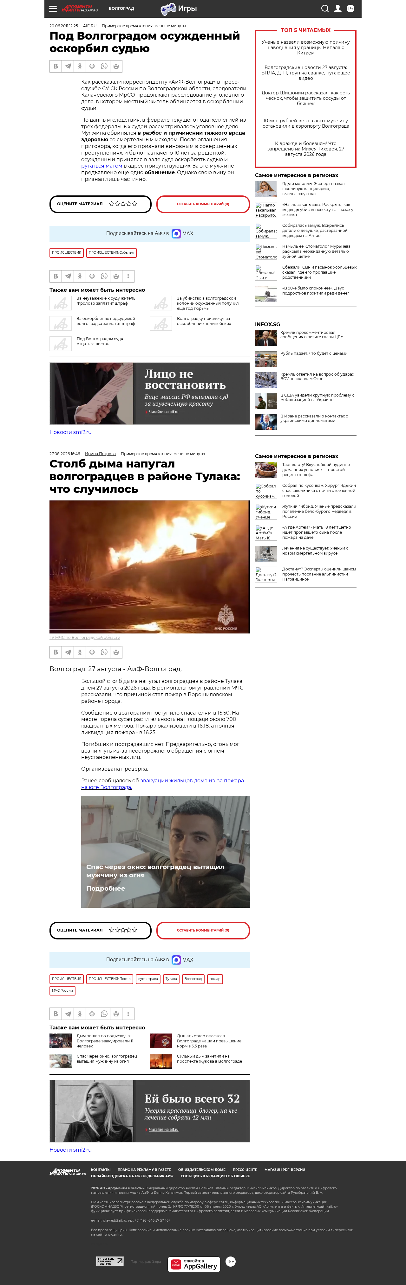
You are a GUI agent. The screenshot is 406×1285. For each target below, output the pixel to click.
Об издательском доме (202, 1170)
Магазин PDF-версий (285, 1170)
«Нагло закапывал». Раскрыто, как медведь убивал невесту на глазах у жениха (317, 209)
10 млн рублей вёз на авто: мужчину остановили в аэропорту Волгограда (306, 123)
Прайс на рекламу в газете (144, 1170)
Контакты (100, 1170)
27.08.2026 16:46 (64, 453)
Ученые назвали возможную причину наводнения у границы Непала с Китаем (306, 48)
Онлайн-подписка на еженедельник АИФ (132, 1176)
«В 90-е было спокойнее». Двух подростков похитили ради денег (315, 291)
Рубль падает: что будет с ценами (313, 353)
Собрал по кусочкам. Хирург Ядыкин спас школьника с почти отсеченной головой (319, 490)
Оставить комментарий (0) (203, 204)
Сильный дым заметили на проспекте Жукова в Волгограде (209, 1059)
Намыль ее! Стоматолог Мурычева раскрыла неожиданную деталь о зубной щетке (316, 251)
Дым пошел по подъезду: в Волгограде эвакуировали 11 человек (105, 1041)
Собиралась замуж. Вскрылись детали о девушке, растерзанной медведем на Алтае (315, 230)
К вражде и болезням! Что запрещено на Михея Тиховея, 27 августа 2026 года (305, 149)
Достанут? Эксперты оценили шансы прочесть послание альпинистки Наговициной (319, 574)
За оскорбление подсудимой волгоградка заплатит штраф (106, 321)
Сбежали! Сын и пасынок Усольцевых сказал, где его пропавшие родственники (319, 272)
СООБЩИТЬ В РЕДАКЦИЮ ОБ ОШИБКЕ (215, 1176)
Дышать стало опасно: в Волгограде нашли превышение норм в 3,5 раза (209, 1041)
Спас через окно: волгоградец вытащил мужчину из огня (155, 871)
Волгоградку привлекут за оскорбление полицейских (204, 321)
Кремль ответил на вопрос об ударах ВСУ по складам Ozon (317, 376)
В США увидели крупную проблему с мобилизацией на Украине (317, 397)
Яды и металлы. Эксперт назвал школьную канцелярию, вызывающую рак (313, 188)
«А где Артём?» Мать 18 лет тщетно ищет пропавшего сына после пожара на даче (316, 532)
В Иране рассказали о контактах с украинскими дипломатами (314, 418)
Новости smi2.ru (70, 432)
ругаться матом (101, 166)
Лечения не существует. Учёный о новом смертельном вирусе (315, 551)
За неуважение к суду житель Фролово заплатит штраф (106, 301)
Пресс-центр (245, 1170)
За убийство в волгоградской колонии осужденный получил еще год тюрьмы (208, 303)
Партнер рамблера (146, 1261)
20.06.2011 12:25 (63, 25)
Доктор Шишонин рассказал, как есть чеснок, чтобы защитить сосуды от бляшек (306, 98)
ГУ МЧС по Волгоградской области (84, 637)
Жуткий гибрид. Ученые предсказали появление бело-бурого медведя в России (319, 511)
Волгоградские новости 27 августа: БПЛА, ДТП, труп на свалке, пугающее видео (305, 73)
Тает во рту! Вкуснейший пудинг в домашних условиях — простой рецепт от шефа (316, 469)
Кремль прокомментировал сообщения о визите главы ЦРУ (311, 334)
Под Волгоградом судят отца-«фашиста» (101, 341)
